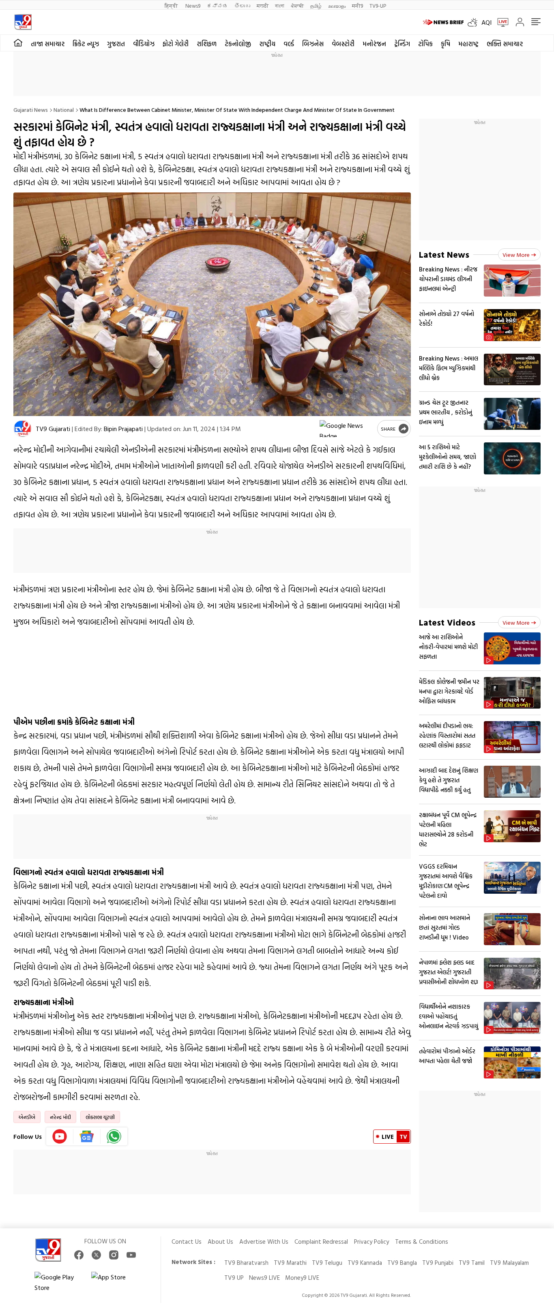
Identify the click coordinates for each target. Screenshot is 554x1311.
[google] (347, 428)
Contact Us (187, 1241)
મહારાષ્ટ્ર (468, 44)
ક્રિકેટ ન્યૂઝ (86, 44)
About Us (220, 1241)
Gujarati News (30, 109)
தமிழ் (316, 5)
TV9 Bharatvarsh (246, 1262)
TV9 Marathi (290, 1262)
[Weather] (474, 22)
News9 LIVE (264, 1277)
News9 (192, 5)
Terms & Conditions (421, 1241)
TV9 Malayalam (509, 1262)
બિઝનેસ (313, 44)
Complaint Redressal (321, 1241)
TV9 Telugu (327, 1262)
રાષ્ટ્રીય (267, 44)
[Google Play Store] (58, 1282)
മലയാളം (337, 5)
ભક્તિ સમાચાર (505, 44)
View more (516, 254)
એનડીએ (27, 1117)
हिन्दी (172, 5)
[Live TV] (500, 22)
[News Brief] (443, 22)
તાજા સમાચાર (47, 44)
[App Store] (115, 1282)
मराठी (262, 5)
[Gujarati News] (22, 22)
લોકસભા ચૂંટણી (100, 1117)
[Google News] (87, 1136)
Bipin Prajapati (123, 428)
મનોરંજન (374, 44)
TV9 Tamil (472, 1262)
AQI (486, 22)
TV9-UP (377, 5)
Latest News (444, 254)
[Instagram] (113, 1255)
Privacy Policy (371, 1241)
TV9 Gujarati (53, 428)
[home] (18, 43)
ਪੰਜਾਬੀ (297, 5)
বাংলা (279, 5)
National (64, 109)
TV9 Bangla (402, 1262)
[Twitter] (96, 1255)
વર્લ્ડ (288, 44)
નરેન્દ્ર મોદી (60, 1117)
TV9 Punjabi (437, 1262)
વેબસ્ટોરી (343, 44)
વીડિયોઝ (144, 44)
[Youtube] (59, 1136)
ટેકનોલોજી (238, 44)
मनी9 (357, 5)
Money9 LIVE (302, 1277)
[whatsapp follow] (114, 1136)
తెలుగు (242, 5)
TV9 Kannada (365, 1262)
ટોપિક (425, 44)
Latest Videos (447, 622)
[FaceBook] (79, 1255)
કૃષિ (445, 44)
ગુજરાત (116, 44)
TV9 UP (234, 1277)
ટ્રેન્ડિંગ (402, 44)
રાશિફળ (207, 44)
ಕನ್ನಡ (217, 5)
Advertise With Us (263, 1241)
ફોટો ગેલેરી (176, 44)
